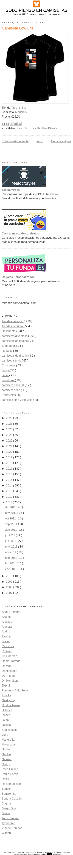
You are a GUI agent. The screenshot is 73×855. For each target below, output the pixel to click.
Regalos (7, 350)
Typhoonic (8, 823)
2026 (9, 418)
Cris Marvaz (9, 656)
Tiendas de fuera (13, 326)
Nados (6, 749)
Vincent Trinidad (12, 828)
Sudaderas (9, 345)
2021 (9, 446)
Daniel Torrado (11, 661)
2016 (9, 474)
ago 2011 (11, 529)
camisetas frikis (12, 360)
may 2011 (11, 546)
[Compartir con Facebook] (16, 124)
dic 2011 (10, 507)
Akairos (6, 616)
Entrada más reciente (15, 141)
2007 (9, 592)
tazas (5, 375)
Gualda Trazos (11, 705)
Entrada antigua (61, 141)
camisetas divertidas (15, 335)
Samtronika (9, 793)
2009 (9, 581)
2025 (9, 423)
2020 (9, 451)
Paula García (10, 774)
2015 (9, 479)
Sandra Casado (12, 798)
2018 (9, 463)
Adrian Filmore (11, 611)
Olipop (6, 764)
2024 (9, 429)
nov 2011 (11, 512)
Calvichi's (8, 646)
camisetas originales (15, 340)
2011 (9, 502)
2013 (9, 491)
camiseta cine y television (18, 399)
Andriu (6, 631)
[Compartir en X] (11, 124)
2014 (9, 485)
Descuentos (10, 331)
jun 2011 (11, 540)
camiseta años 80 (13, 385)
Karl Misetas (9, 729)
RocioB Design (11, 783)
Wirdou (6, 832)
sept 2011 (11, 524)
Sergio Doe (9, 808)
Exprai (6, 685)
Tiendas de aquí (47, 128)
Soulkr (6, 813)
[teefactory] (24, 185)
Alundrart (7, 626)
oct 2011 (10, 518)
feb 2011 (11, 563)
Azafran (7, 636)
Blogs (6, 370)
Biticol (6, 641)
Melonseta (8, 744)
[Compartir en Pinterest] (20, 124)
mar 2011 (11, 557)
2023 (9, 434)
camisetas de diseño (15, 355)
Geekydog (8, 700)
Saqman (7, 803)
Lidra (5, 734)
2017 (9, 468)
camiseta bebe (11, 390)
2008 (9, 587)
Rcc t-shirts (19, 107)
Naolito (6, 754)
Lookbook (8, 380)
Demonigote (9, 670)
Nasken (7, 759)
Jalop (5, 719)
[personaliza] (24, 272)
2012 (9, 496)
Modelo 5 (21, 112)
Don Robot (8, 675)
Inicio (39, 141)
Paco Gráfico (10, 769)
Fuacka (6, 695)
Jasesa (6, 724)
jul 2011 (10, 535)
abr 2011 (11, 552)
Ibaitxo (6, 715)
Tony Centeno (10, 818)
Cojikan (7, 651)
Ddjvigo (7, 665)
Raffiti (5, 778)
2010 (9, 576)
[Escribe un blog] (7, 124)
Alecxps (7, 621)
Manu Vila (8, 739)
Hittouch (7, 710)
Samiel (6, 788)
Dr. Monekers (10, 680)
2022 (9, 440)
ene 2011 (11, 569)
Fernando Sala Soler (15, 690)
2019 (9, 457)
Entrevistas (9, 394)
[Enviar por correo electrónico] (3, 124)
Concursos (9, 365)
